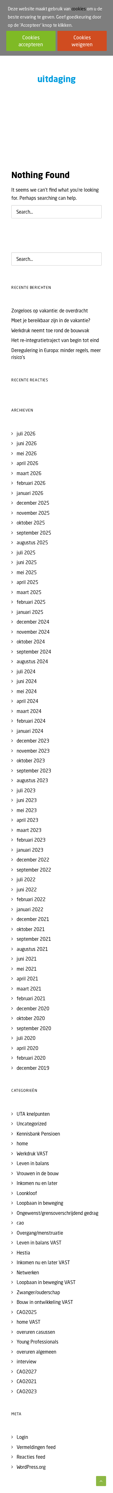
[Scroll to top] (101, 1480)
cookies (79, 9)
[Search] (56, 211)
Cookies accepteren (31, 41)
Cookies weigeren (82, 41)
